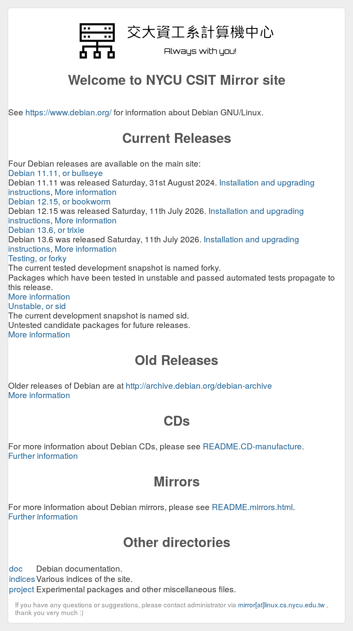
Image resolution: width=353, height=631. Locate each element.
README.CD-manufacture (252, 446)
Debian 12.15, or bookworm (59, 201)
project (21, 588)
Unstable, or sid (37, 305)
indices (22, 578)
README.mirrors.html (252, 506)
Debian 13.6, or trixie (46, 229)
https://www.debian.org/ (68, 112)
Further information (43, 455)
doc (16, 568)
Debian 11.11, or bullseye (55, 172)
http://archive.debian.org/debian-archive (199, 385)
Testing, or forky (37, 257)
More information (86, 191)
